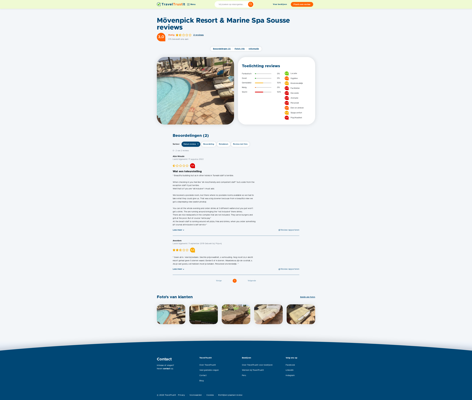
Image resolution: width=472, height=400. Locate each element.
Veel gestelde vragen (209, 370)
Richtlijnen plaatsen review (230, 395)
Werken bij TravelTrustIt (253, 370)
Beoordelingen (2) (222, 49)
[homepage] (171, 4)
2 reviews (198, 35)
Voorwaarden (195, 395)
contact (166, 369)
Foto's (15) (240, 49)
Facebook (290, 365)
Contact (203, 375)
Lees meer (177, 230)
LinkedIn (290, 370)
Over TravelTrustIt (207, 365)
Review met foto (240, 144)
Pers (244, 375)
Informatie (254, 49)
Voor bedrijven (280, 4)
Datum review (190, 144)
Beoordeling (208, 144)
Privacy (181, 395)
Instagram (290, 375)
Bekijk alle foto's (307, 297)
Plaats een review (302, 4)
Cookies (210, 395)
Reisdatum (223, 144)
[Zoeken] (250, 4)
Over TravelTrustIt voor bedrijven (257, 365)
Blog (201, 381)
